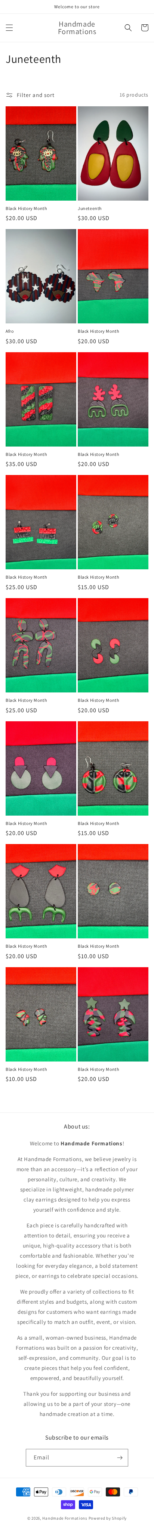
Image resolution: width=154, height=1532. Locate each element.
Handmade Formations (64, 1518)
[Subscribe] (119, 1457)
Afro (9, 331)
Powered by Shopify (108, 1518)
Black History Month (26, 208)
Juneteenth (90, 208)
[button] (9, 27)
